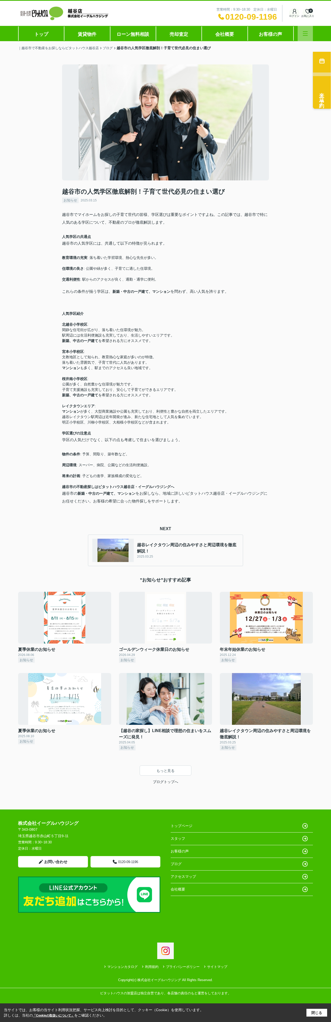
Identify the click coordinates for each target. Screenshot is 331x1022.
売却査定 (179, 34)
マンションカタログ (122, 967)
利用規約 (152, 967)
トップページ (181, 826)
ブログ (176, 864)
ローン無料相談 (133, 34)
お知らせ (70, 200)
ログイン (294, 15)
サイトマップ (217, 967)
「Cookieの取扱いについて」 (53, 1015)
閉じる (316, 1013)
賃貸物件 (87, 34)
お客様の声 (270, 34)
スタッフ (178, 838)
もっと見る (165, 771)
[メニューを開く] (305, 33)
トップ (41, 34)
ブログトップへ (165, 782)
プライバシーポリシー (183, 967)
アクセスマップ (183, 876)
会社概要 (224, 34)
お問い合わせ (55, 861)
